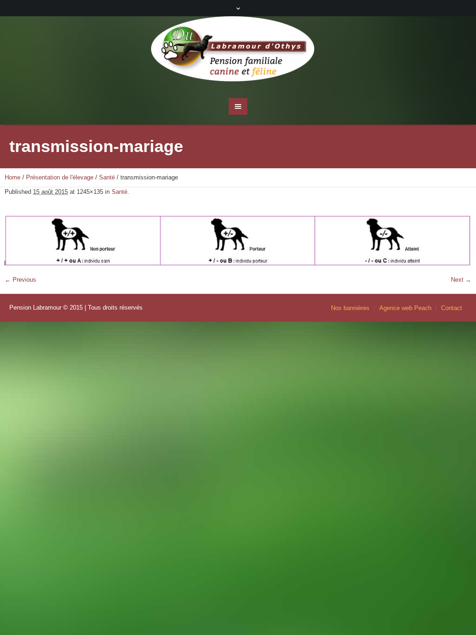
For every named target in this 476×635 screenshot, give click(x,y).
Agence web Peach (405, 308)
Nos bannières (350, 308)
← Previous (20, 279)
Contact (451, 308)
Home (12, 177)
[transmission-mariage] (238, 240)
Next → (461, 279)
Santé (107, 177)
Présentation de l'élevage (59, 177)
